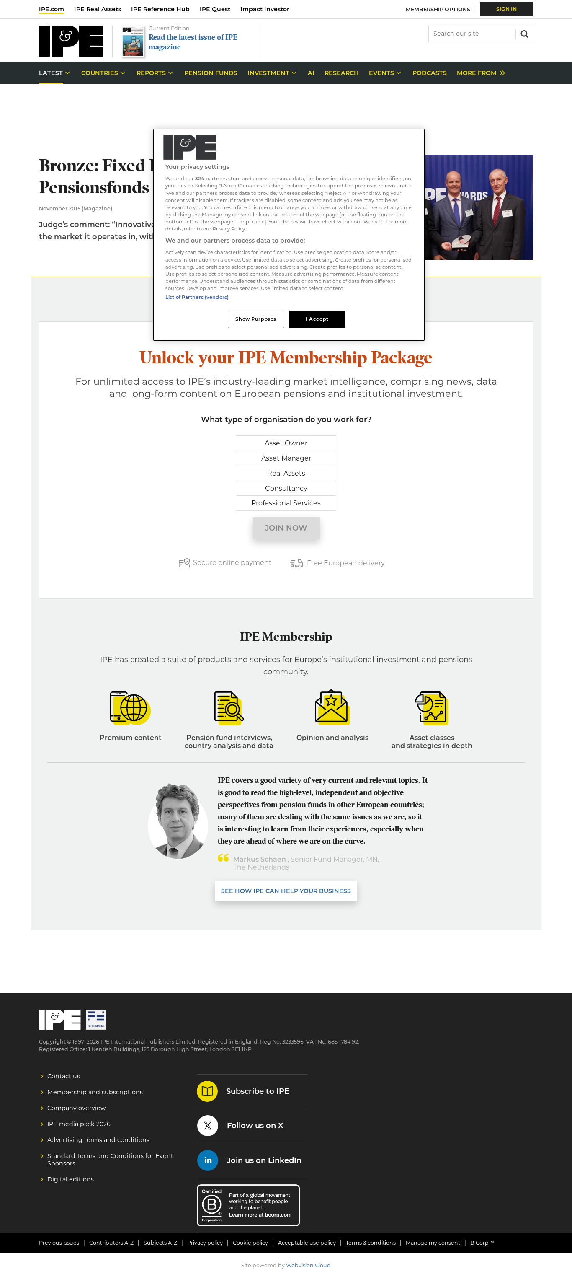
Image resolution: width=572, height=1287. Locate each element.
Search (523, 33)
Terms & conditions (371, 1243)
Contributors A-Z (111, 1243)
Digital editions (70, 1179)
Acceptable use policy (307, 1243)
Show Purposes (255, 319)
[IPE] (71, 54)
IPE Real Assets (97, 9)
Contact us (63, 1076)
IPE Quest (215, 9)
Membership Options (438, 9)
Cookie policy (250, 1243)
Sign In (506, 9)
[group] (479, 73)
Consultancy (286, 488)
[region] (289, 235)
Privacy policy (205, 1243)
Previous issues (59, 1243)
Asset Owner (286, 443)
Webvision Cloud (308, 1265)
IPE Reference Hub (160, 9)
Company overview (76, 1108)
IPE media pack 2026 (79, 1124)
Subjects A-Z (160, 1243)
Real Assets (286, 473)
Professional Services (286, 503)
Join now (286, 528)
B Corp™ (482, 1243)
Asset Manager (286, 458)
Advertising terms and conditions (98, 1140)
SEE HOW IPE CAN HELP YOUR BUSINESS (286, 891)
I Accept (317, 319)
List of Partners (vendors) (197, 297)
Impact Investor (264, 9)
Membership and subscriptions (95, 1092)
